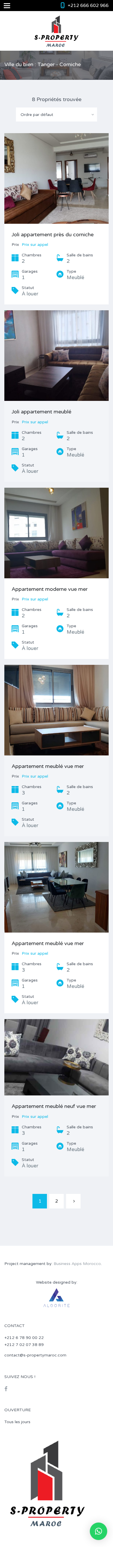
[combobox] (56, 114)
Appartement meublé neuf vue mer (54, 1106)
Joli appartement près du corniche (53, 234)
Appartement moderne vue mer (50, 589)
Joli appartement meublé (41, 411)
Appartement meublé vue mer (48, 766)
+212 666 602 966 (88, 5)
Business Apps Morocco (77, 1263)
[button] (98, 1531)
